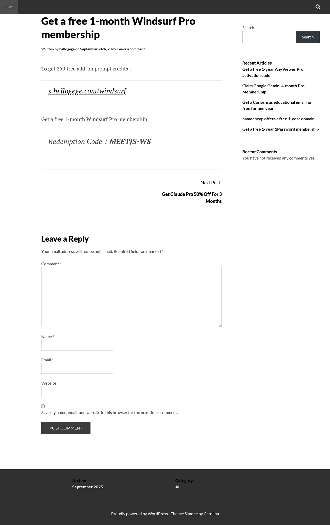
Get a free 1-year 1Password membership (280, 128)
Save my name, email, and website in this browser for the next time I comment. (109, 412)
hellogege (67, 49)
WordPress (158, 513)
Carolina (211, 513)
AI (177, 486)
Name (47, 336)
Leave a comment (131, 49)
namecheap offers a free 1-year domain (278, 118)
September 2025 (87, 486)
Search (248, 27)
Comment (51, 263)
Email (47, 359)
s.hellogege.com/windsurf (87, 91)
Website (48, 382)
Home (9, 7)
